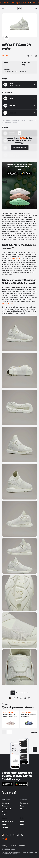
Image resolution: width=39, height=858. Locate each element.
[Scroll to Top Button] (35, 749)
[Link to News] (6, 8)
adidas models (6, 303)
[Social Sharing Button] (13, 693)
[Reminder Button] (32, 55)
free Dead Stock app (15, 258)
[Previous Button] (4, 732)
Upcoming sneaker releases (18, 707)
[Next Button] (9, 732)
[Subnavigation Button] (3, 8)
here (12, 303)
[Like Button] (36, 55)
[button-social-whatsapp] (21, 698)
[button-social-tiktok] (25, 698)
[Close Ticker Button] (36, 3)
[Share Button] (28, 55)
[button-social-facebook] (17, 698)
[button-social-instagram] (14, 698)
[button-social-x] (29, 698)
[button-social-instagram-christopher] (10, 698)
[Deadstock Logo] (19, 8)
